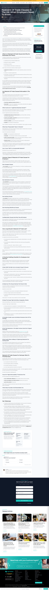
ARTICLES (36, 577)
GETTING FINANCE (17, 577)
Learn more (23, 588)
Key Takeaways (5, 35)
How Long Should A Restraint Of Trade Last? (9, 31)
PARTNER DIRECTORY (28, 579)
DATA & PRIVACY (17, 579)
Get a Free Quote (24, 500)
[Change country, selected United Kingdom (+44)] (17, 493)
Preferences (27, 588)
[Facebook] (5, 576)
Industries (17, 2)
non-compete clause (12, 176)
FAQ (35, 578)
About (27, 2)
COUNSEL (26, 577)
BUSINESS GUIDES (37, 572)
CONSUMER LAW (17, 580)
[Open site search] (33, 2)
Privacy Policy (29, 503)
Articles (5, 7)
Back (5, 464)
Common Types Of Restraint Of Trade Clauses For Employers (13, 30)
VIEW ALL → (16, 581)
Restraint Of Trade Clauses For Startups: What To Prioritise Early (13, 34)
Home (2, 7)
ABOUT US (26, 572)
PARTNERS (26, 578)
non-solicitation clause (28, 191)
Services (13, 2)
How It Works (22, 2)
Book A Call (28, 566)
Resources (30, 2)
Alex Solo (6, 469)
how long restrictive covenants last (16, 254)
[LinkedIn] (9, 576)
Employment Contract (23, 331)
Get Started (20, 566)
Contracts (8, 7)
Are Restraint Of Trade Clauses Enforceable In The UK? (12, 29)
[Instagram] (7, 576)
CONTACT (45, 2)
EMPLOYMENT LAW (18, 578)
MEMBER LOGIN (37, 580)
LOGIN (42, 2)
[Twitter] (10, 576)
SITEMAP (36, 579)
